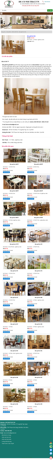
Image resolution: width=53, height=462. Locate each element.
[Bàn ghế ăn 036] (14, 44)
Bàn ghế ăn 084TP (14, 164)
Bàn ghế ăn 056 (14, 404)
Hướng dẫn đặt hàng (6, 441)
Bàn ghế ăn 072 (38, 270)
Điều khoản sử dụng (6, 435)
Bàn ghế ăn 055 (38, 404)
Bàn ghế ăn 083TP (38, 164)
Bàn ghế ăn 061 (38, 350)
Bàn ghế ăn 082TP (14, 190)
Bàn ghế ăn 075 (14, 270)
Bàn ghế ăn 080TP (14, 217)
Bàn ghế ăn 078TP (38, 217)
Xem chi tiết (6, 172)
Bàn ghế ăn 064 (14, 350)
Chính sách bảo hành (6, 439)
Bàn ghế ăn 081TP (38, 190)
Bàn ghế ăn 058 (14, 377)
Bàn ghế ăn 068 (38, 297)
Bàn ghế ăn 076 (38, 244)
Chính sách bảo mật (6, 437)
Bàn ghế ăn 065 (38, 324)
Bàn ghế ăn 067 (14, 324)
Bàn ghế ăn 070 (14, 297)
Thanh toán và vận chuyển (8, 443)
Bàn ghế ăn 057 (38, 377)
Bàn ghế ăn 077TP (14, 244)
